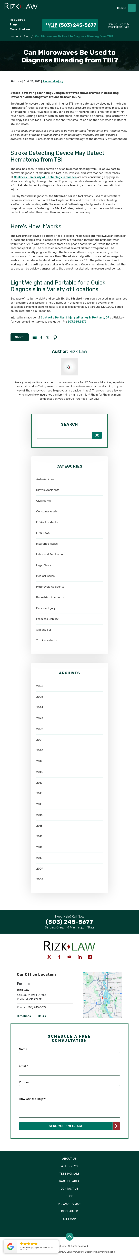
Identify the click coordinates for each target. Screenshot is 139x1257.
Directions (24, 1016)
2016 (39, 793)
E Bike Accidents (47, 522)
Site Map (69, 1218)
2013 (39, 825)
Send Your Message (66, 1126)
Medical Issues (45, 576)
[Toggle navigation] (132, 8)
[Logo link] (57, 8)
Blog (26, 36)
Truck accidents (46, 640)
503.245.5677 (77, 321)
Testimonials (69, 1173)
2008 (39, 879)
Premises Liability (47, 619)
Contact (46, 317)
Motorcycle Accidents (50, 586)
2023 (39, 718)
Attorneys (69, 1166)
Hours (42, 1016)
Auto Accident (45, 479)
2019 (39, 761)
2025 (39, 696)
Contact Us (70, 1188)
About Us (69, 1158)
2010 (39, 858)
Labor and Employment (51, 554)
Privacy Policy (69, 1203)
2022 (39, 729)
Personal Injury (53, 81)
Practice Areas (69, 1181)
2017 (39, 782)
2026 (39, 686)
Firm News (42, 533)
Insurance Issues (47, 543)
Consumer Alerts (47, 511)
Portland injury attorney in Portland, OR (82, 317)
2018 (39, 772)
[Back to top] (69, 1236)
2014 (39, 815)
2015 (39, 804)
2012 (39, 836)
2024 (39, 707)
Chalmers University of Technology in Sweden (45, 177)
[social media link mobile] (49, 957)
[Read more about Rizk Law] (69, 360)
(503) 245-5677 (36, 1007)
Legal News (43, 565)
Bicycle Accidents (47, 490)
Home (14, 36)
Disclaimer (69, 1211)
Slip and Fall (44, 629)
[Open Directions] (102, 974)
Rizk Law (78, 351)
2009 (39, 868)
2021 (39, 739)
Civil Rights (43, 500)
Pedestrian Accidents (50, 597)
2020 (39, 750)
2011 (39, 847)
